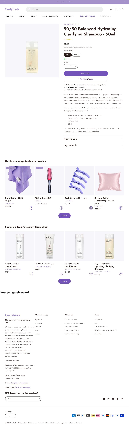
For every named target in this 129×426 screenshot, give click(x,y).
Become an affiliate (72, 330)
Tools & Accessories (50, 16)
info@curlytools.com (19, 383)
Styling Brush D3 (43, 198)
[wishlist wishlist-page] (120, 9)
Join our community (72, 334)
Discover (21, 16)
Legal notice (64, 423)
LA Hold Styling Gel (44, 264)
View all (65, 216)
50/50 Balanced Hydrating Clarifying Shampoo (104, 266)
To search (98, 334)
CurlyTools (13, 423)
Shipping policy (54, 423)
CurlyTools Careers (71, 327)
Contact (38, 327)
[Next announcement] (125, 2)
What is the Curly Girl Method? (106, 330)
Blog (96, 323)
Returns (37, 330)
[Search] (30, 9)
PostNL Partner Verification (74, 323)
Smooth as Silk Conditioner (72, 265)
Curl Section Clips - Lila (76, 198)
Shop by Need (105, 16)
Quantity (66, 62)
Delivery (38, 334)
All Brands (9, 16)
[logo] (12, 9)
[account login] (116, 9)
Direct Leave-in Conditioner (12, 265)
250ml (76, 55)
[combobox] (64, 9)
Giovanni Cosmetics (71, 24)
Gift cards (38, 323)
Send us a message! (22, 387)
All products (99, 320)
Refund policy (22, 423)
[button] (123, 9)
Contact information (76, 423)
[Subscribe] (39, 398)
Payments (38, 320)
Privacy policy (32, 423)
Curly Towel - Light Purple (14, 199)
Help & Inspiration (101, 327)
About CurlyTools (71, 320)
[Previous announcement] (4, 2)
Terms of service (43, 423)
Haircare (33, 16)
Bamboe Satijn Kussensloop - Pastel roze (104, 201)
